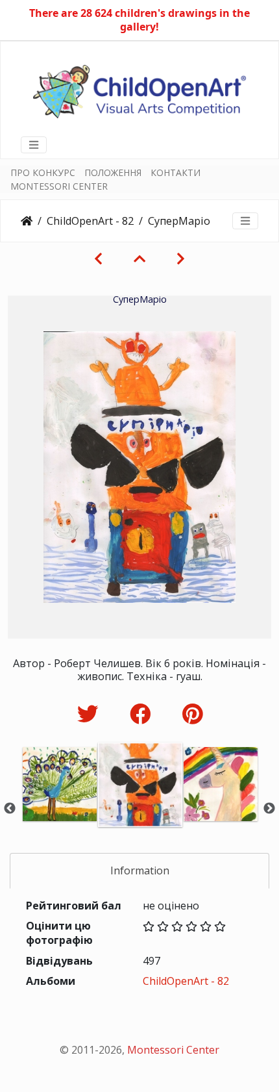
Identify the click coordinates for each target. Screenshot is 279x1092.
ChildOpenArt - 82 (90, 221)
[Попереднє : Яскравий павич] (98, 258)
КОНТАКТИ (175, 172)
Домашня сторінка (26, 221)
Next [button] (269, 808)
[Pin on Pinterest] (192, 713)
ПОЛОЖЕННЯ (112, 172)
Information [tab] (139, 870)
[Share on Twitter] (90, 713)
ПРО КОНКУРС (42, 172)
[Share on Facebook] (143, 713)
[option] (59, 806)
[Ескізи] (139, 258)
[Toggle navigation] (34, 144)
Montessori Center (173, 1050)
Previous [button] (9, 808)
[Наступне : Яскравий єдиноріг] (180, 258)
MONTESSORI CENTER (59, 186)
